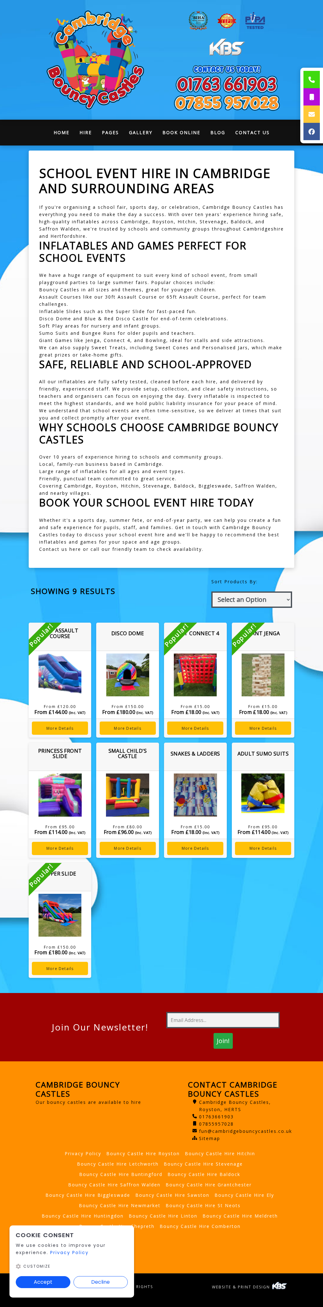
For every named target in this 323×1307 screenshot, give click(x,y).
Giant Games (56, 340)
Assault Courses (60, 297)
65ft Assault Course (193, 297)
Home (64, 134)
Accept (43, 1282)
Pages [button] (110, 132)
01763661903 (216, 1117)
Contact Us (252, 132)
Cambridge (135, 222)
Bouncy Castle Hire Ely (244, 1195)
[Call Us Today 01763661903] (227, 84)
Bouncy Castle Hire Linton (163, 1216)
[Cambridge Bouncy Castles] (96, 60)
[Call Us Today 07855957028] (227, 103)
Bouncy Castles (59, 290)
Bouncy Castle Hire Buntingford (120, 1174)
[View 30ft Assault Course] (60, 675)
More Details (59, 728)
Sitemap (209, 1138)
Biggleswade (214, 486)
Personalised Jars (225, 348)
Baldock (241, 222)
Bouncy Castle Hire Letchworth (118, 1164)
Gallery (140, 132)
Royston (163, 222)
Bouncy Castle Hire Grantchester (209, 1185)
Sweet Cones (172, 348)
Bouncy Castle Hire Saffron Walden (114, 1185)
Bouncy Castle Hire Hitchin (220, 1153)
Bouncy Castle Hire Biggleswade (87, 1195)
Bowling (155, 340)
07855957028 (216, 1124)
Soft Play (51, 326)
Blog (217, 132)
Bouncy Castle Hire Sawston (172, 1195)
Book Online (181, 132)
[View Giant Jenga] (263, 675)
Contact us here (60, 549)
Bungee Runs (99, 333)
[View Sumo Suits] (263, 795)
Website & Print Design (242, 1287)
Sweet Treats (108, 348)
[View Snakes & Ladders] (195, 795)
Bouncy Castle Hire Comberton (200, 1226)
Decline (100, 1282)
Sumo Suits (53, 333)
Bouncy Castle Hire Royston (143, 1153)
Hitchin (187, 222)
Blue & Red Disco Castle (117, 319)
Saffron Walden (59, 229)
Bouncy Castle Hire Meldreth (240, 1216)
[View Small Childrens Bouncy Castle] (127, 795)
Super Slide (130, 311)
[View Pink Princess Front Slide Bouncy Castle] (60, 795)
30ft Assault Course (131, 297)
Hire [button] (85, 132)
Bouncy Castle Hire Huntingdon (83, 1216)
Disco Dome (55, 319)
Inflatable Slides (60, 311)
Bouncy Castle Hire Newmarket (120, 1205)
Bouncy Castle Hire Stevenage (203, 1164)
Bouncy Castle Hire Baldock (203, 1174)
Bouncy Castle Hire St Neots (203, 1205)
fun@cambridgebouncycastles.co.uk (245, 1131)
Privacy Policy (83, 1153)
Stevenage (213, 222)
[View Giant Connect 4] (195, 675)
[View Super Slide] (60, 915)
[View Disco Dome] (127, 675)
